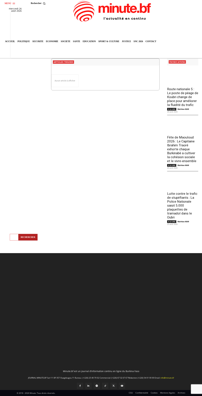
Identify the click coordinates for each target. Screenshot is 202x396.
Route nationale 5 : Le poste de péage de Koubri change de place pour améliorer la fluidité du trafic (182, 97)
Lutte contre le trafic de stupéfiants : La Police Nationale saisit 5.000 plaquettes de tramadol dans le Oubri (182, 205)
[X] (113, 386)
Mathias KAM (183, 109)
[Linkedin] (88, 386)
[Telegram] (97, 386)
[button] (39, 3)
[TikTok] (105, 386)
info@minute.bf (167, 377)
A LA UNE (171, 109)
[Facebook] (80, 386)
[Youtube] (122, 386)
